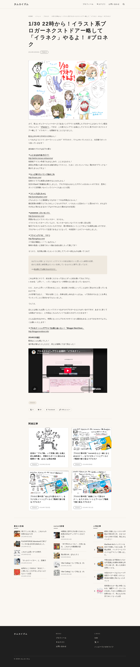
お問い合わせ (114, 4)
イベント (38, 16)
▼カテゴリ (101, 4)
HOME (30, 16)
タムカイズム (21, 4)
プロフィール (88, 4)
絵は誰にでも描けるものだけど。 (45, 269)
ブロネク (46, 16)
